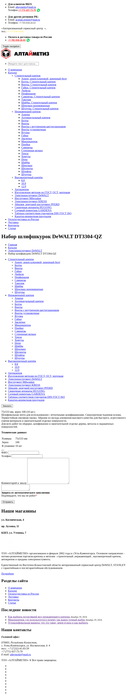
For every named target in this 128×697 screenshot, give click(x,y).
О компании (15, 69)
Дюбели (25, 90)
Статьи (12, 228)
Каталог (12, 72)
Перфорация (28, 93)
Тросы (24, 153)
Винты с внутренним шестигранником (43, 126)
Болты (24, 120)
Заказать (7, 406)
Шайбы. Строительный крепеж (39, 102)
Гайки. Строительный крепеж (38, 87)
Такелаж (26, 99)
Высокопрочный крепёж (29, 177)
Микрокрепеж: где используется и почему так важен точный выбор (46, 619)
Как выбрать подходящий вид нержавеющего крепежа (39, 616)
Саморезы (27, 147)
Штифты (26, 171)
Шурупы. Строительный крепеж (39, 108)
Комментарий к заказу (14, 483)
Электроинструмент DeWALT (32, 195)
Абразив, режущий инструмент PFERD (37, 204)
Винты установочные (33, 129)
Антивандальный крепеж (35, 117)
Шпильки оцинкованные (35, 105)
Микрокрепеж (29, 141)
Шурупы (26, 174)
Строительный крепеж (27, 75)
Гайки (24, 135)
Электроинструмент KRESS (31, 201)
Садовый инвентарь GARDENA (33, 210)
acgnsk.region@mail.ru (28, 19)
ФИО (4, 452)
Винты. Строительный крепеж (38, 84)
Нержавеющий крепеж (28, 111)
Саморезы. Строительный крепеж (40, 96)
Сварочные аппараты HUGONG (33, 207)
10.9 (23, 183)
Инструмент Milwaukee (28, 198)
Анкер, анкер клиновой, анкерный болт (44, 78)
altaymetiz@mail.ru (26, 7)
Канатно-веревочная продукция (33, 216)
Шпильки (26, 165)
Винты (25, 123)
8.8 (23, 180)
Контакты (13, 225)
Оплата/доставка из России (23, 219)
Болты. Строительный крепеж (38, 81)
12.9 (23, 186)
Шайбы (25, 162)
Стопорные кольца (32, 150)
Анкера (25, 114)
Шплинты (27, 168)
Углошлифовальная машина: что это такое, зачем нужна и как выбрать (48, 622)
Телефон (6, 456)
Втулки (25, 132)
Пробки (25, 144)
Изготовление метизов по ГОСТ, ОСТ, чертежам (42, 192)
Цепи (24, 159)
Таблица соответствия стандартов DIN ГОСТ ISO (43, 213)
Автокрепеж (22, 189)
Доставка (13, 222)
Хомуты (25, 156)
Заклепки (26, 138)
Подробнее (7, 573)
